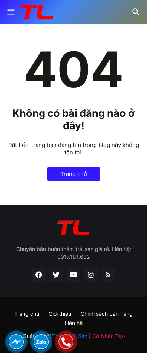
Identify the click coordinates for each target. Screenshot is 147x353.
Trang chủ (73, 173)
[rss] (108, 275)
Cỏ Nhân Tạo (108, 336)
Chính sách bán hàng (107, 313)
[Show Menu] (10, 12)
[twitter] (56, 275)
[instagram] (91, 275)
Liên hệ (74, 323)
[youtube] (73, 275)
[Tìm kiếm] (137, 12)
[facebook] (39, 275)
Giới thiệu (60, 313)
